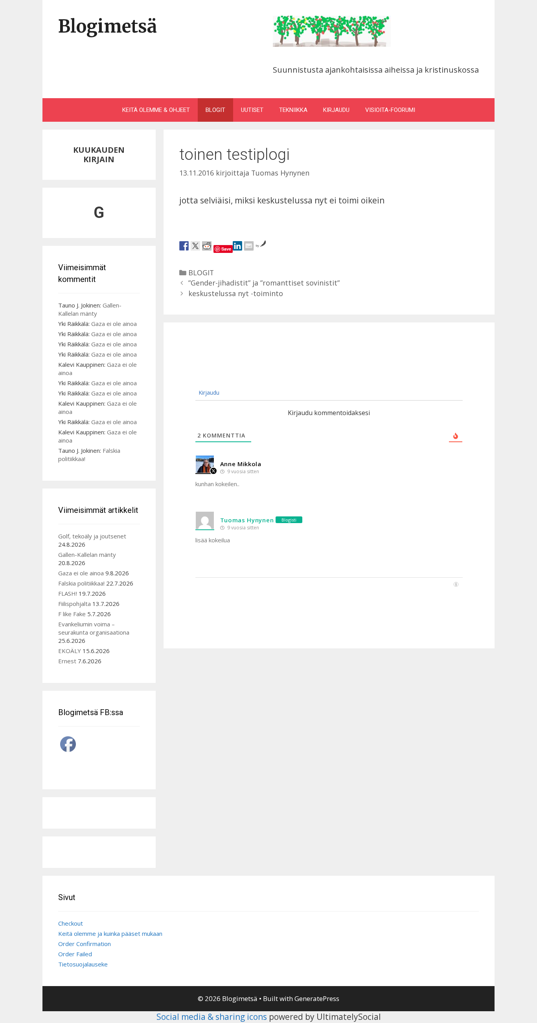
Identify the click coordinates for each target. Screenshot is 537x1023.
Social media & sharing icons (212, 1016)
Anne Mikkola (240, 464)
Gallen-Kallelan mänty (89, 309)
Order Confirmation (84, 944)
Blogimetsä (107, 26)
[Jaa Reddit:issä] (206, 246)
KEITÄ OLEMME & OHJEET (156, 109)
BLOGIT (215, 109)
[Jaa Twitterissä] (195, 246)
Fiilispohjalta (74, 604)
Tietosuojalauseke (83, 964)
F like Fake (72, 614)
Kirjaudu (208, 392)
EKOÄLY (69, 651)
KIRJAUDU (336, 109)
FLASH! (67, 593)
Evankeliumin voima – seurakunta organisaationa (93, 628)
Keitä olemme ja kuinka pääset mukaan (110, 933)
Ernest (67, 661)
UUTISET (252, 109)
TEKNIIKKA (293, 109)
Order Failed (75, 954)
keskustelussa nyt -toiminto (235, 293)
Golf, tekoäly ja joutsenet (92, 536)
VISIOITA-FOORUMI (390, 109)
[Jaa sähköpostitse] (249, 246)
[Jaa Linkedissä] (237, 246)
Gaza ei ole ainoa (114, 324)
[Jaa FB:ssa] (184, 246)
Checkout (70, 923)
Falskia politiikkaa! (81, 583)
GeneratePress (316, 998)
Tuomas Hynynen (247, 520)
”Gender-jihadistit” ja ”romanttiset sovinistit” (264, 282)
